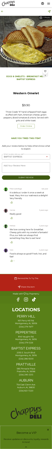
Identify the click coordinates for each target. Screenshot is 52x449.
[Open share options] (49, 11)
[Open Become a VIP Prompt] (26, 447)
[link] (26, 126)
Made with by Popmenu (20, 293)
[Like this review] (12, 202)
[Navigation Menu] (48, 4)
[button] (3, 11)
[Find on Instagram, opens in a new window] (26, 300)
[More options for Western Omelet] (45, 71)
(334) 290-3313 (26, 375)
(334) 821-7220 (26, 391)
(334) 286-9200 (26, 359)
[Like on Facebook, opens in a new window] (18, 300)
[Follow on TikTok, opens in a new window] (34, 300)
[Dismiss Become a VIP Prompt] (48, 430)
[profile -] (42, 3)
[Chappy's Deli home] (13, 4)
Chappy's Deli (26, 413)
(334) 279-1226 (26, 343)
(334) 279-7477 (26, 327)
